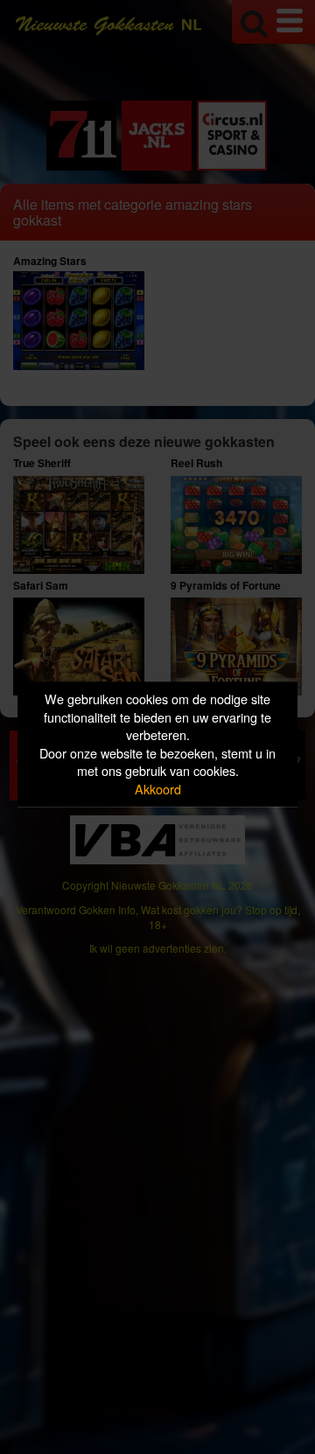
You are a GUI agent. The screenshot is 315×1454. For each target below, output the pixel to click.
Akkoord (158, 788)
